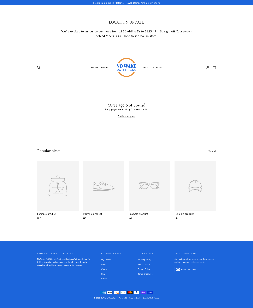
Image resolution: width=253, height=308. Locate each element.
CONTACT (158, 67)
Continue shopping (126, 116)
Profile (104, 278)
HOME (95, 67)
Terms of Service (145, 274)
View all (212, 151)
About (104, 264)
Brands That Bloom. (151, 298)
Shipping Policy (144, 259)
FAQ (103, 274)
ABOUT (147, 67)
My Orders (106, 259)
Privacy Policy (144, 269)
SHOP (104, 67)
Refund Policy (144, 264)
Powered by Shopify (127, 298)
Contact (104, 269)
